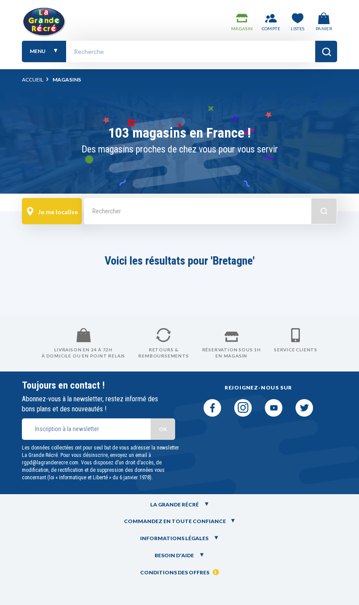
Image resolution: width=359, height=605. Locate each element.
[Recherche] (326, 51)
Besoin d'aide (175, 555)
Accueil (32, 79)
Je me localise (57, 212)
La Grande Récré (175, 504)
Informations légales (174, 538)
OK (163, 429)
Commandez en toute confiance (175, 521)
